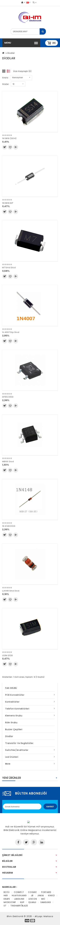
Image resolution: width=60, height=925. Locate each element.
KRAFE (7, 898)
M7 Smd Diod (9, 267)
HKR (6, 895)
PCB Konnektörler (14, 694)
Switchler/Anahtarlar (16, 750)
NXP (22, 902)
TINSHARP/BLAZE (19, 905)
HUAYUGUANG (19, 895)
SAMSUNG (45, 902)
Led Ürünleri (11, 756)
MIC (43, 898)
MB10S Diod (8, 461)
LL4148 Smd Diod (10, 590)
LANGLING (19, 898)
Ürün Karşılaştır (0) (22, 71)
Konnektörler (12, 701)
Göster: (5, 84)
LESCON (33, 898)
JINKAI (40, 895)
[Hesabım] (23, 2)
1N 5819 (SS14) (9, 138)
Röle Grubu (11, 722)
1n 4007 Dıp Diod (10, 332)
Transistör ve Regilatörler (19, 743)
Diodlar (11, 53)
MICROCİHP (10, 902)
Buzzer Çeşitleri (13, 729)
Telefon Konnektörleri (17, 708)
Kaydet (50, 806)
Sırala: (5, 77)
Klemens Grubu (13, 715)
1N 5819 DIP (7, 203)
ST (5, 905)
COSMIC (32, 892)
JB (32, 895)
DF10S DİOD (8, 396)
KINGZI (51, 895)
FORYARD (46, 892)
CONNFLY (19, 892)
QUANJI (32, 902)
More (7, 764)
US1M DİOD (7, 655)
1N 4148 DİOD (8, 526)
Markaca (48, 916)
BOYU (7, 892)
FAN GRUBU (11, 688)
